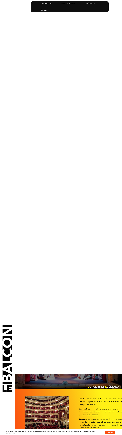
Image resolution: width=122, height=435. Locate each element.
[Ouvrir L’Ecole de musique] (76, 3)
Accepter (110, 432)
